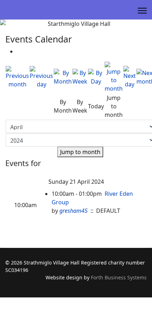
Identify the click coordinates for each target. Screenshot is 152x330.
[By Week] (79, 77)
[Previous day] (41, 77)
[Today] (96, 77)
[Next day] (129, 77)
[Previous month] (17, 77)
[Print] (19, 51)
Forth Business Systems (119, 277)
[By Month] (63, 77)
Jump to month (80, 152)
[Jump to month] (114, 77)
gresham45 (73, 211)
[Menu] (142, 10)
